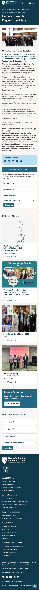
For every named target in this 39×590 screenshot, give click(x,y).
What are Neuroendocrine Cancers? (15, 501)
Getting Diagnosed (9, 508)
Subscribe (9, 205)
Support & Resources (11, 512)
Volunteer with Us (8, 535)
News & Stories (14, 9)
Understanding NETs (10, 495)
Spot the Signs (7, 498)
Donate (5, 538)
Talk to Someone (8, 491)
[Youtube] (10, 577)
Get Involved (7, 523)
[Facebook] (7, 577)
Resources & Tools (9, 515)
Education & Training (9, 549)
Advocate (5, 529)
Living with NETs (8, 485)
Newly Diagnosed (8, 481)
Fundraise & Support (9, 526)
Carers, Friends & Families (11, 488)
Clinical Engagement (9, 552)
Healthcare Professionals (12, 543)
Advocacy (25, 9)
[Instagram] (14, 577)
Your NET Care (8, 478)
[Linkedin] (18, 577)
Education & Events (9, 532)
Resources (6, 555)
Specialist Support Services (12, 518)
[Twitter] (3, 577)
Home (4, 9)
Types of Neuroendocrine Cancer (14, 504)
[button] (5, 161)
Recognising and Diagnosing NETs (14, 546)
